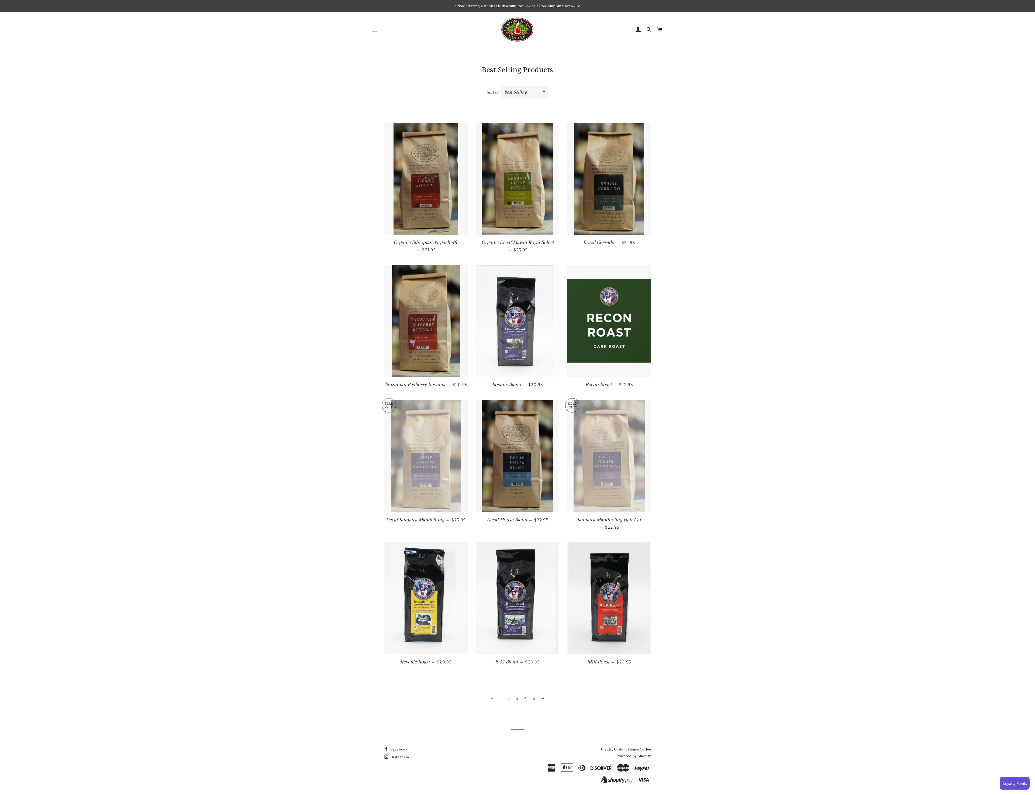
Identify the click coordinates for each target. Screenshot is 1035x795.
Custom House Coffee (632, 749)
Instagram (399, 757)
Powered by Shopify (633, 755)
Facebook (398, 749)
